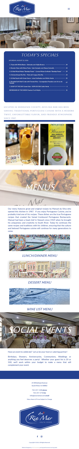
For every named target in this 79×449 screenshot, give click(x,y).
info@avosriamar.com (37, 396)
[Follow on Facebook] (37, 436)
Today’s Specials (39, 55)
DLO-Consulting (36, 447)
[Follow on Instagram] (41, 436)
